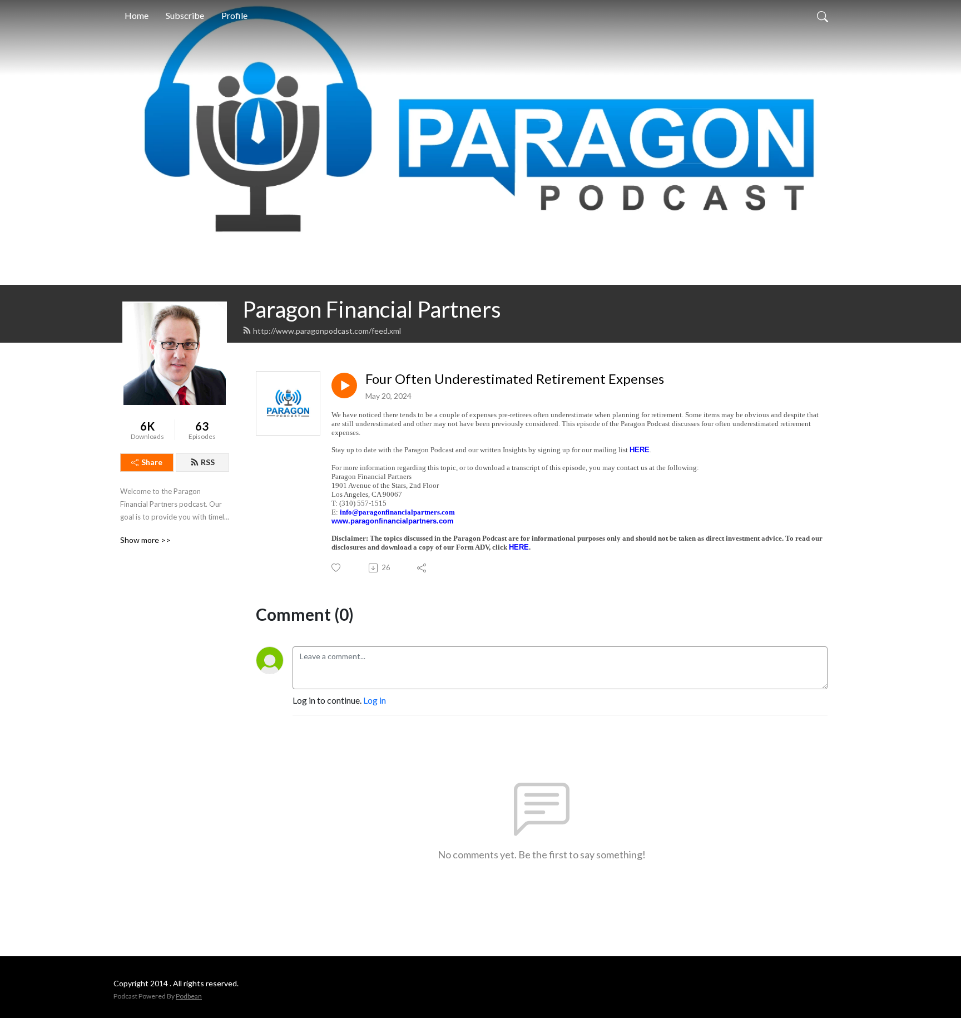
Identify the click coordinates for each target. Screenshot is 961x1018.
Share (151, 462)
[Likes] (336, 568)
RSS (208, 462)
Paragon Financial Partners (371, 309)
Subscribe (185, 15)
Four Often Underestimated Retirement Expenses (514, 379)
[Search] (823, 15)
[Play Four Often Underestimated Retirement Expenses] (344, 385)
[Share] (422, 568)
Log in (374, 700)
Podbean (189, 996)
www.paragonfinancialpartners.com (392, 521)
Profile (234, 15)
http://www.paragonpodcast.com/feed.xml (327, 330)
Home (136, 15)
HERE (640, 450)
